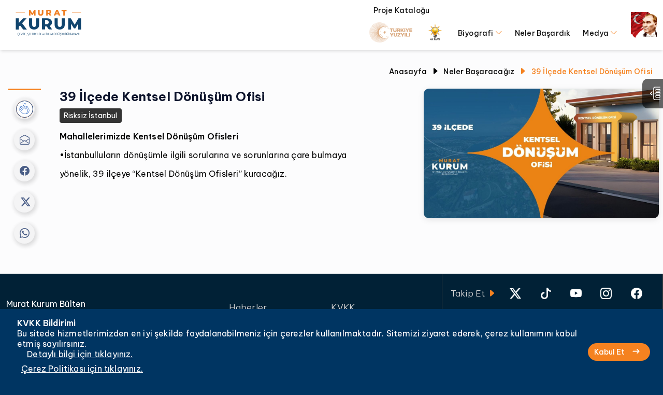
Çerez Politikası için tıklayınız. (82, 368)
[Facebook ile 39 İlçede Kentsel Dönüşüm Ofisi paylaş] (24, 171)
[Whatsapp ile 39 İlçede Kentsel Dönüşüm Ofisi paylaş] (24, 233)
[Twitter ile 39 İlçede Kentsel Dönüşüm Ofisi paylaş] (24, 202)
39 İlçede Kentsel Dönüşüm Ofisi (592, 71)
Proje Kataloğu (401, 10)
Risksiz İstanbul (91, 115)
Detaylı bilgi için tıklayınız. (80, 354)
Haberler (248, 307)
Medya (596, 33)
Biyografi (476, 33)
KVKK (343, 307)
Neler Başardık (543, 33)
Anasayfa (408, 71)
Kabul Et (609, 352)
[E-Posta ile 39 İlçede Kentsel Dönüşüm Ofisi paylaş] (24, 140)
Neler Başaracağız (478, 71)
